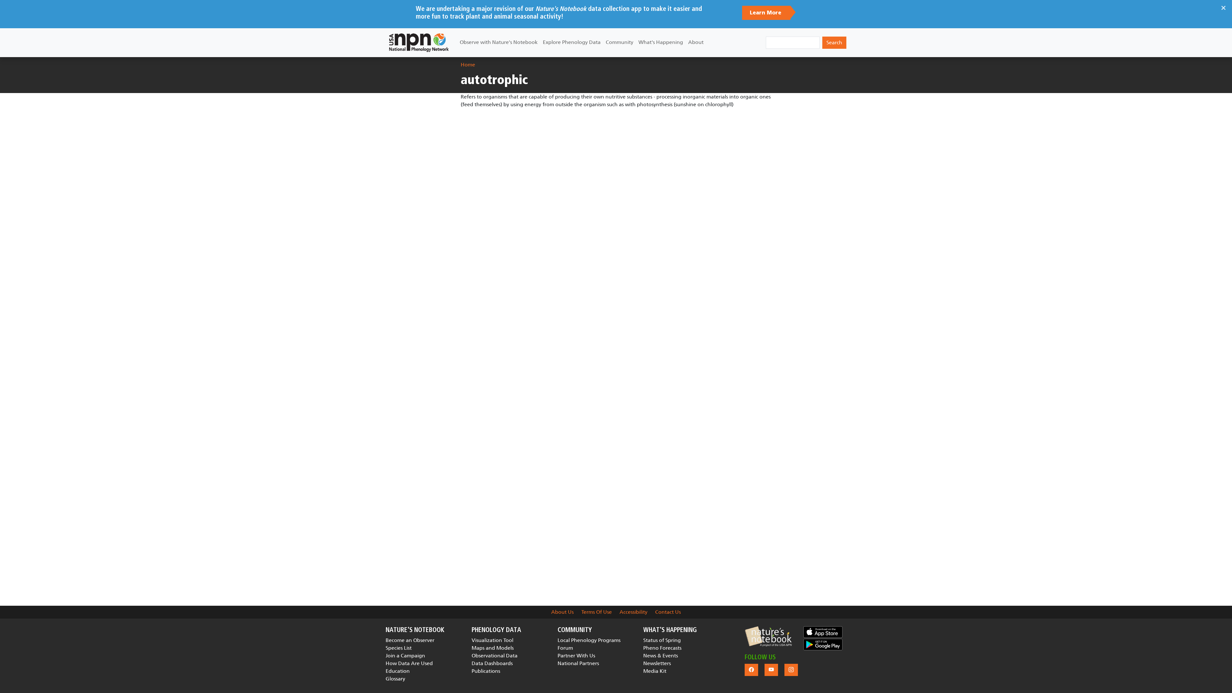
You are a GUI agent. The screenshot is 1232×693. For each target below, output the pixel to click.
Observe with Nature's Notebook (499, 42)
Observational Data (495, 656)
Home (468, 65)
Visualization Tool (492, 640)
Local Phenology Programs (589, 640)
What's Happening (660, 42)
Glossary (395, 679)
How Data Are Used (409, 663)
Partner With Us (576, 656)
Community (619, 42)
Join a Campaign (405, 656)
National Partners (578, 663)
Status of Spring (662, 640)
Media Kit (654, 671)
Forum (565, 648)
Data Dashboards (492, 663)
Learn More (766, 12)
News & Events (660, 656)
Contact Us (668, 612)
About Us (562, 612)
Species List (399, 648)
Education (398, 671)
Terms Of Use (596, 612)
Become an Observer (410, 640)
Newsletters (657, 663)
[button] (768, 636)
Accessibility (633, 612)
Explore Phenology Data (572, 42)
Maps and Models (493, 648)
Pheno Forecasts (662, 648)
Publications (486, 671)
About (696, 42)
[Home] (419, 42)
